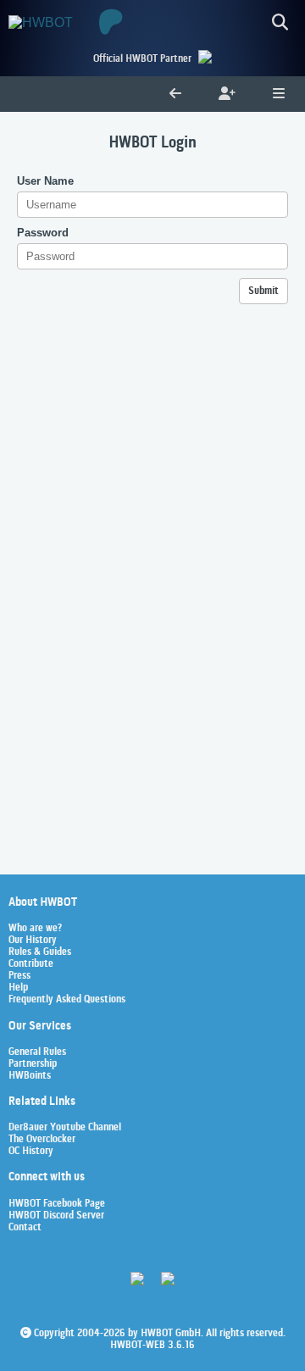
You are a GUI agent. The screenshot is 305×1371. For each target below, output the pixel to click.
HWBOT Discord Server (56, 1216)
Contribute (30, 964)
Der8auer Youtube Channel (64, 1128)
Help (18, 988)
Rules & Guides (39, 952)
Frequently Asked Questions (66, 1000)
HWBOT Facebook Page (56, 1204)
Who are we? (35, 929)
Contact (25, 1228)
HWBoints (29, 1076)
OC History (30, 1151)
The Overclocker (41, 1140)
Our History (32, 940)
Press (19, 976)
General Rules (37, 1052)
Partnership (32, 1064)
